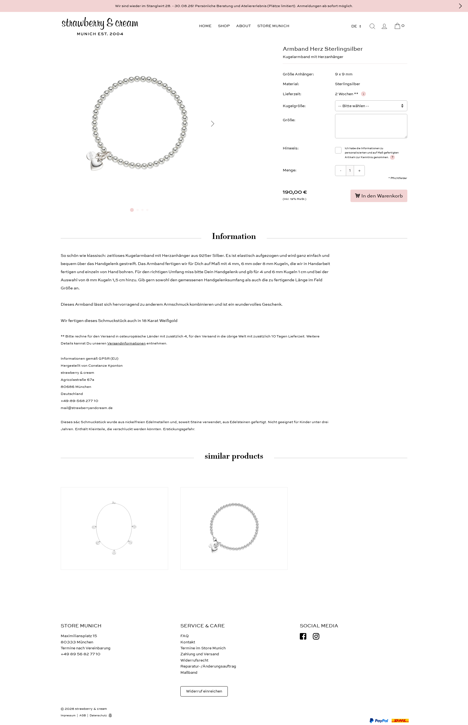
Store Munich (273, 26)
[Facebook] (303, 636)
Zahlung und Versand (199, 654)
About (243, 26)
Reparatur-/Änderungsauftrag (208, 666)
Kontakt (187, 642)
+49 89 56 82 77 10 (80, 654)
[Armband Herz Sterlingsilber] (139, 201)
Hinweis (290, 148)
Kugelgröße (293, 106)
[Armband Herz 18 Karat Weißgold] (234, 528)
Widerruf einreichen (204, 691)
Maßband (188, 672)
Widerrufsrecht (194, 660)
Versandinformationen (126, 343)
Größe (288, 120)
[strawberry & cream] (100, 26)
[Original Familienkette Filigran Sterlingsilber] (114, 528)
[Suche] (372, 26)
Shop (224, 26)
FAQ (184, 636)
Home (205, 26)
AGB (82, 715)
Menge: (290, 170)
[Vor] (460, 6)
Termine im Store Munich (203, 648)
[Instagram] (316, 636)
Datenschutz (98, 715)
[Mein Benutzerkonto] (384, 26)
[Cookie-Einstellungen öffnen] (112, 715)
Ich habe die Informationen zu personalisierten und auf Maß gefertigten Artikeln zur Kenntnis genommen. (372, 153)
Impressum (68, 715)
